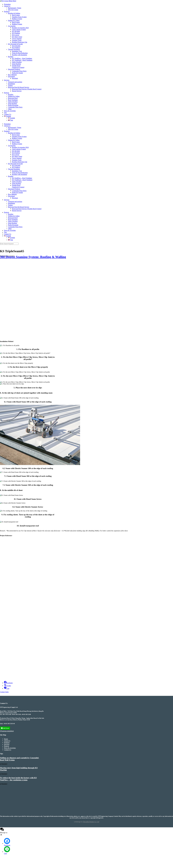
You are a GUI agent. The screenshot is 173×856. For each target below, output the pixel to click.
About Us (7, 6)
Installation (11, 84)
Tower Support (17, 38)
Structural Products (14, 69)
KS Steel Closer (17, 37)
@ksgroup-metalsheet (7, 731)
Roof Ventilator (13, 100)
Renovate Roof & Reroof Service (18, 87)
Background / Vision (14, 8)
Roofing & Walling (14, 13)
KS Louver (15, 35)
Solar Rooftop (16, 64)
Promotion (7, 4)
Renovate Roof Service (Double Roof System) (26, 89)
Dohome (3, 602)
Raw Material (12, 75)
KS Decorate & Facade (15, 44)
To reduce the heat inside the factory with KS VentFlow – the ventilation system (18, 779)
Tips (5, 112)
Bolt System (16, 15)
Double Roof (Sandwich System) (18, 66)
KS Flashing (16, 33)
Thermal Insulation (14, 49)
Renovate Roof (13, 98)
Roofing (10, 94)
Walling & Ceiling (14, 20)
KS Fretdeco (16, 47)
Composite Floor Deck (19, 71)
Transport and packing (15, 82)
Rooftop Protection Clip (19, 42)
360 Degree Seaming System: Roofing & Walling (33, 257)
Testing (10, 85)
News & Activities (10, 111)
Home (6, 739)
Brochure (15, 78)
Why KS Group (13, 10)
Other (10, 109)
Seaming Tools (16, 40)
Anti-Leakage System (19, 29)
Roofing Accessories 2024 (20, 28)
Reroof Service (17, 91)
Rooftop (10, 56)
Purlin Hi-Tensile (17, 73)
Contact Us (7, 114)
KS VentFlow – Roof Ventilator (22, 58)
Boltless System (17, 19)
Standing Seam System (19, 17)
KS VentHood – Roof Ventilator (22, 60)
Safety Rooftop (17, 62)
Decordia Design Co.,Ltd (91, 822)
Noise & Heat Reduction (20, 53)
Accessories (12, 26)
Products (7, 11)
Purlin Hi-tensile (13, 105)
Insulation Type (17, 51)
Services (6, 80)
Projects (6, 93)
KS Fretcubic (16, 46)
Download (11, 76)
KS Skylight (16, 31)
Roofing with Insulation (19, 55)
